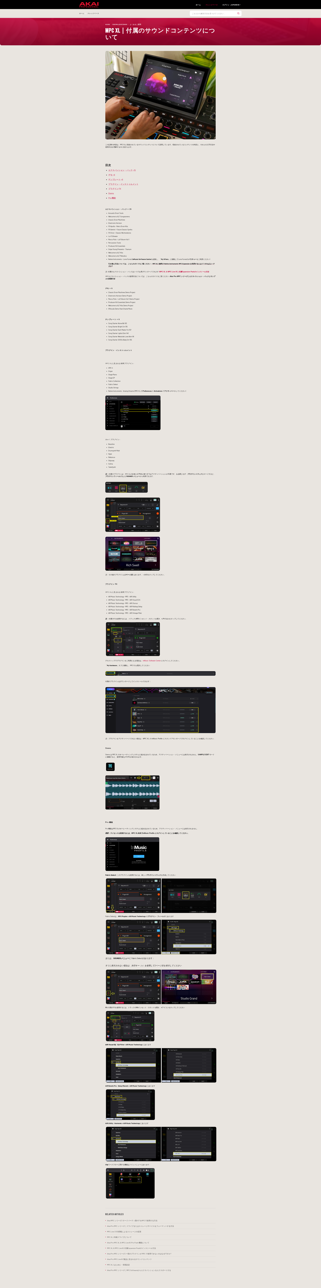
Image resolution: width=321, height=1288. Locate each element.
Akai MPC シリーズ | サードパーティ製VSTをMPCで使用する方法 (132, 1220)
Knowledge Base (119, 24)
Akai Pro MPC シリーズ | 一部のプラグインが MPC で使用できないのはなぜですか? (139, 1254)
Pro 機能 (112, 198)
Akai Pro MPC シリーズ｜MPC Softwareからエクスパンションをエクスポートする (139, 1270)
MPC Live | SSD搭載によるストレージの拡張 (124, 1232)
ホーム (198, 5)
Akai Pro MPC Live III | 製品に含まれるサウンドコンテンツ (129, 1259)
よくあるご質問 (135, 24)
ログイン (225, 5)
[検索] (238, 13)
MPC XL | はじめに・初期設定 (118, 1265)
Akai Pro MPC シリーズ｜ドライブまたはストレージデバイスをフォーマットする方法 (140, 1226)
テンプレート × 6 (115, 179)
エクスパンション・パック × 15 (122, 170)
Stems (111, 193)
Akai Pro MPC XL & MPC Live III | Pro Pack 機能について (128, 1243)
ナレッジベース (212, 5)
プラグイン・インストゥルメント (123, 184)
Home (107, 24)
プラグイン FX (114, 188)
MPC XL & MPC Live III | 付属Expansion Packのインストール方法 (184, 272)
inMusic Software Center (152, 661)
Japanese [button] (234, 5)
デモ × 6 (111, 175)
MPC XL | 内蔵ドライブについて (119, 1237)
